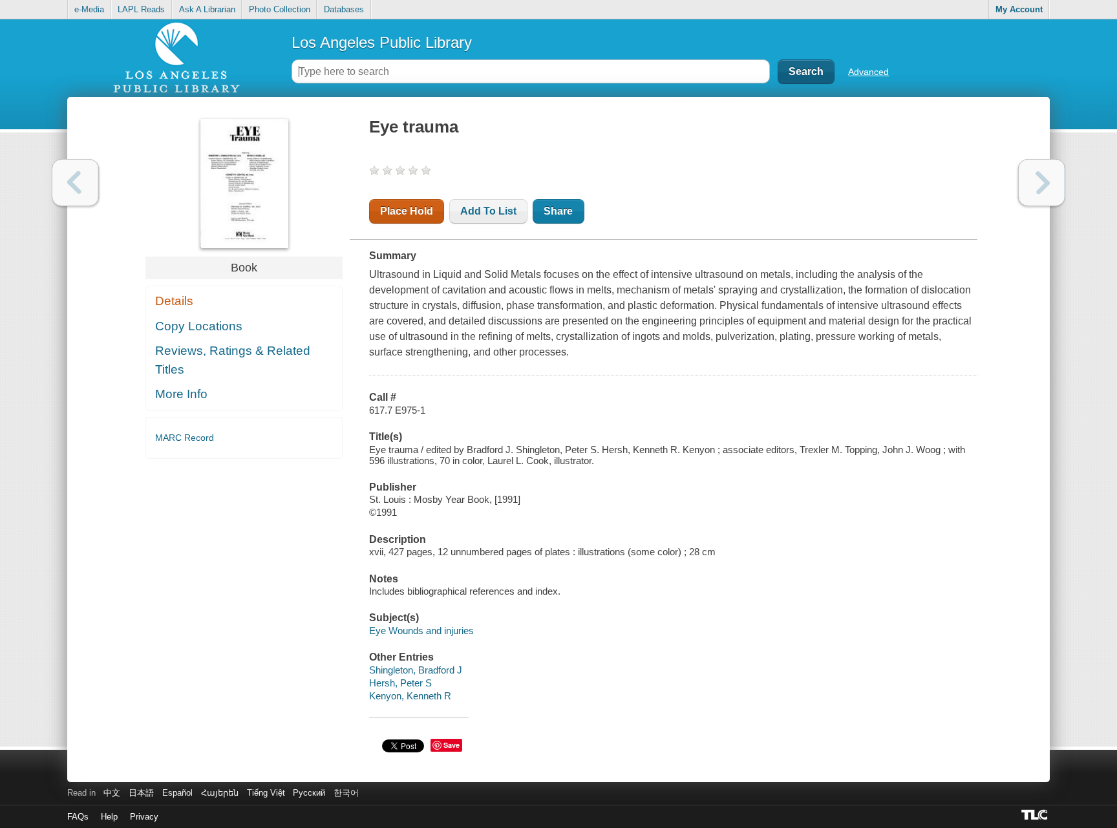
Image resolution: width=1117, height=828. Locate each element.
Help (109, 817)
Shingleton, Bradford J (415, 669)
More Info (181, 394)
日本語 (141, 793)
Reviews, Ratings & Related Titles (232, 360)
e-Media (89, 9)
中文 (111, 793)
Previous (75, 182)
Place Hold (406, 211)
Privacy (144, 817)
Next (1041, 182)
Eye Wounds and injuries (421, 630)
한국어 (346, 793)
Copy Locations (198, 326)
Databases (344, 9)
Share (558, 211)
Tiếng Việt (266, 793)
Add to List (488, 211)
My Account (1019, 9)
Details (174, 301)
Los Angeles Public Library (382, 42)
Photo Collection (279, 9)
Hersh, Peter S (400, 682)
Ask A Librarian (207, 9)
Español (177, 793)
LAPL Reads (141, 9)
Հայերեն (220, 793)
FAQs (78, 817)
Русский (309, 793)
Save (451, 745)
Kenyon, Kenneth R (410, 695)
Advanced (868, 72)
